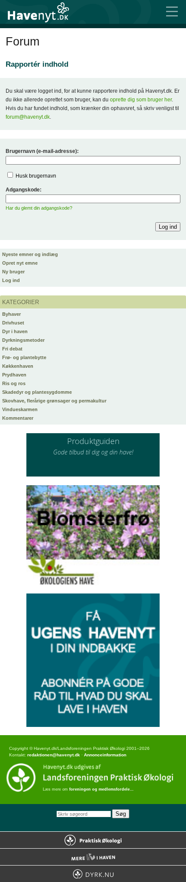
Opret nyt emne (20, 263)
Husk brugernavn (36, 176)
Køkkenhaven (17, 366)
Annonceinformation (105, 754)
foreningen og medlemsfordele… (101, 789)
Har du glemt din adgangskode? (39, 208)
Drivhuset (13, 322)
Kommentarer (17, 418)
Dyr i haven (15, 331)
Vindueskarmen (20, 409)
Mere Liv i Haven (93, 857)
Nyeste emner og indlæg (30, 254)
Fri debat (12, 348)
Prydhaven (14, 374)
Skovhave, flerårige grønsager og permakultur (54, 400)
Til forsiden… (43, 12)
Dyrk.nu (93, 874)
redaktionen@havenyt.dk (53, 754)
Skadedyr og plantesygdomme (37, 392)
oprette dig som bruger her (141, 100)
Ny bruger (13, 271)
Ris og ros (14, 383)
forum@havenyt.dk (28, 117)
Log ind (11, 280)
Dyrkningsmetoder (23, 340)
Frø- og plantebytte (24, 357)
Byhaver (11, 314)
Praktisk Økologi (93, 840)
